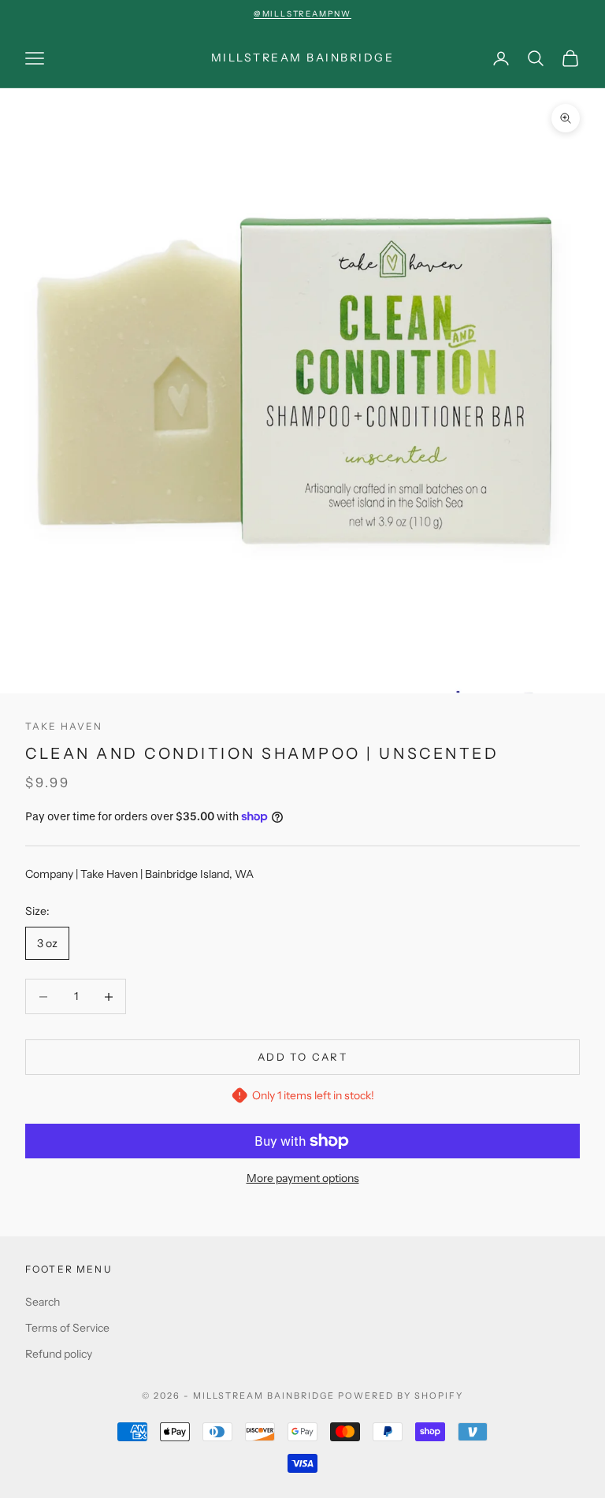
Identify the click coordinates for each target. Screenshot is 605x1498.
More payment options (303, 1178)
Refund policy (58, 1354)
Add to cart (302, 1056)
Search (42, 1302)
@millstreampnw (302, 14)
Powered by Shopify (400, 1395)
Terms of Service (67, 1328)
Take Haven (64, 726)
